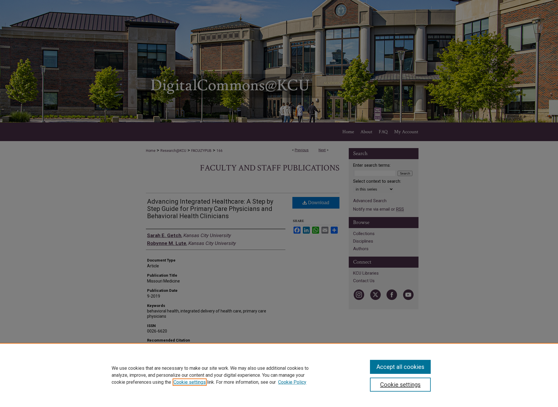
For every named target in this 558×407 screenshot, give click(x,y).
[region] (279, 375)
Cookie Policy (292, 382)
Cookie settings (190, 382)
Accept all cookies (400, 366)
